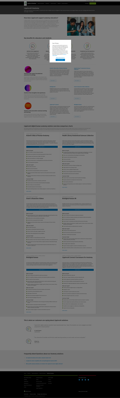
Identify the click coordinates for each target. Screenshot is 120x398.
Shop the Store (92, 3)
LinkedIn (85, 380)
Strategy (25, 379)
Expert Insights (50, 377)
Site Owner (50, 383)
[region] (60, 51)
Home (25, 373)
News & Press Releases (28, 385)
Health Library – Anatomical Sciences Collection (78, 147)
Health (37, 379)
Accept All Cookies (60, 59)
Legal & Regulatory (39, 388)
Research (59, 3)
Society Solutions (64, 3)
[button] (38, 357)
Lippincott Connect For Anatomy (78, 270)
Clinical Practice (53, 3)
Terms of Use (26, 394)
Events (25, 387)
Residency (47, 3)
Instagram (82, 380)
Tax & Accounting (39, 381)
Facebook (79, 380)
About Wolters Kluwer (27, 377)
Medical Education (41, 3)
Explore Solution (28, 191)
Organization (26, 381)
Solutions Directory (39, 377)
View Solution (53, 80)
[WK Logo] (27, 391)
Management (26, 383)
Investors (49, 381)
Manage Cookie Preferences (60, 57)
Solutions (28, 373)
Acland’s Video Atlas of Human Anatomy (42, 147)
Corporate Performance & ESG (41, 383)
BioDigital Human (78, 210)
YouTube (88, 380)
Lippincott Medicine (35, 373)
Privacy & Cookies (33, 394)
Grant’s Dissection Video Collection (42, 210)
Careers (49, 379)
